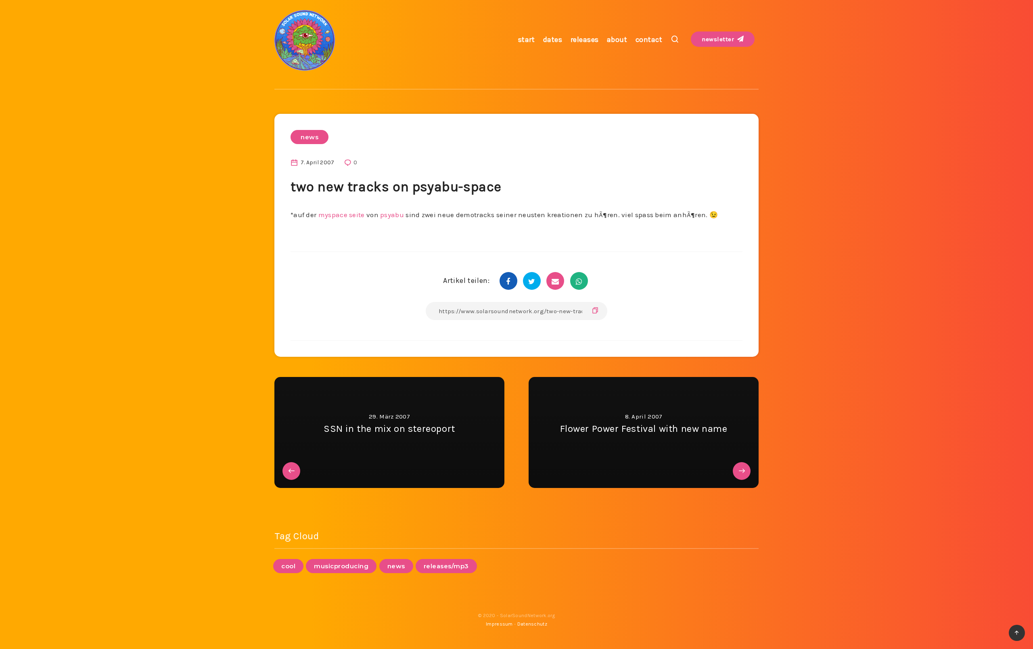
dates (553, 39)
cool (288, 566)
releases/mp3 (446, 566)
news (309, 137)
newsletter (719, 39)
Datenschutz (532, 624)
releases (585, 39)
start (526, 39)
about (617, 39)
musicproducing (341, 566)
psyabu (392, 215)
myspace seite (341, 215)
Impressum (499, 624)
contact (649, 39)
